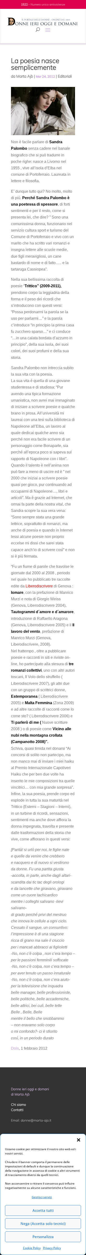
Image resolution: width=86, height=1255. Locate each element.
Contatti (17, 1110)
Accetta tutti (43, 1210)
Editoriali (65, 76)
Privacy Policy (52, 1248)
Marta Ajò (24, 76)
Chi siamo (18, 1104)
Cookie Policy (32, 1248)
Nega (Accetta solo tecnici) (43, 1223)
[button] (78, 1140)
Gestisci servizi (42, 1197)
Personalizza (43, 1236)
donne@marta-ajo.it (36, 1120)
